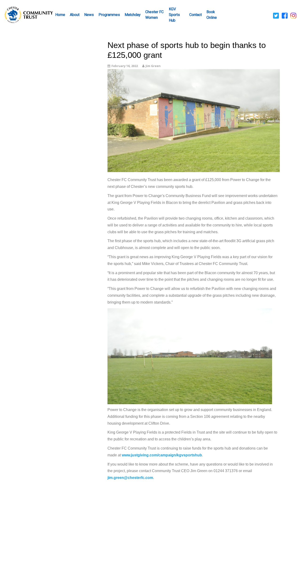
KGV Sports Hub (174, 15)
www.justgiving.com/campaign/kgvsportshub (162, 455)
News (89, 14)
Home (60, 14)
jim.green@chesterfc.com (130, 478)
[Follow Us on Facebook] (285, 15)
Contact (195, 14)
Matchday (133, 14)
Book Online (211, 15)
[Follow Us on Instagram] (293, 15)
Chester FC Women (154, 15)
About (74, 14)
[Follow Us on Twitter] (276, 15)
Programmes (109, 14)
